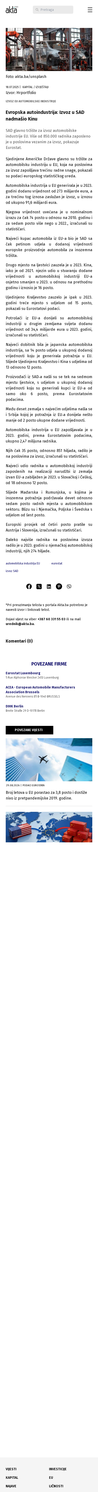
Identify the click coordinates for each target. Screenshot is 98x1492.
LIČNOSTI (56, 1486)
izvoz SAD (12, 571)
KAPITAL (12, 1478)
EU (51, 1478)
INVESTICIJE (58, 1469)
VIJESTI (11, 1469)
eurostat (56, 563)
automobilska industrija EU (23, 563)
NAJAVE (11, 1486)
